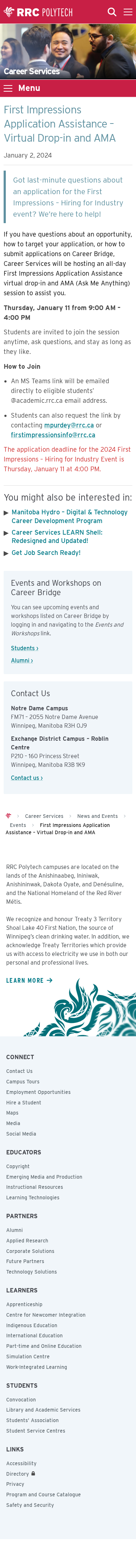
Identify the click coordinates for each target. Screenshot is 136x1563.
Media (13, 1123)
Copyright (18, 1166)
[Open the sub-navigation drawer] (8, 88)
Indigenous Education (31, 1325)
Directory (17, 1474)
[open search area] (112, 12)
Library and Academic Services (43, 1410)
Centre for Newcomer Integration (46, 1315)
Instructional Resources (34, 1187)
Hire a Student (23, 1103)
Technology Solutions (31, 1272)
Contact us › (27, 777)
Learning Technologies (32, 1197)
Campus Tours (23, 1082)
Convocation (21, 1400)
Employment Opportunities (38, 1092)
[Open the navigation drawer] (128, 12)
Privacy (15, 1484)
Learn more (25, 980)
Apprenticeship (24, 1304)
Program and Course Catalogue (43, 1494)
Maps (12, 1113)
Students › (24, 648)
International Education (34, 1335)
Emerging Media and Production (44, 1177)
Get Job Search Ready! (46, 552)
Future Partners (25, 1261)
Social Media (21, 1134)
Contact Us (19, 1071)
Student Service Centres (35, 1431)
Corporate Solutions (30, 1251)
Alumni (14, 1230)
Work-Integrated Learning (36, 1367)
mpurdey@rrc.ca (69, 425)
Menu (29, 88)
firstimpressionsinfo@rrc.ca (53, 435)
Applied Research (27, 1241)
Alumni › (22, 660)
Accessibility (21, 1463)
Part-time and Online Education (44, 1346)
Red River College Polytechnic (38, 12)
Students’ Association (32, 1420)
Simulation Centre (28, 1356)
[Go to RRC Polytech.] (8, 816)
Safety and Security (30, 1505)
